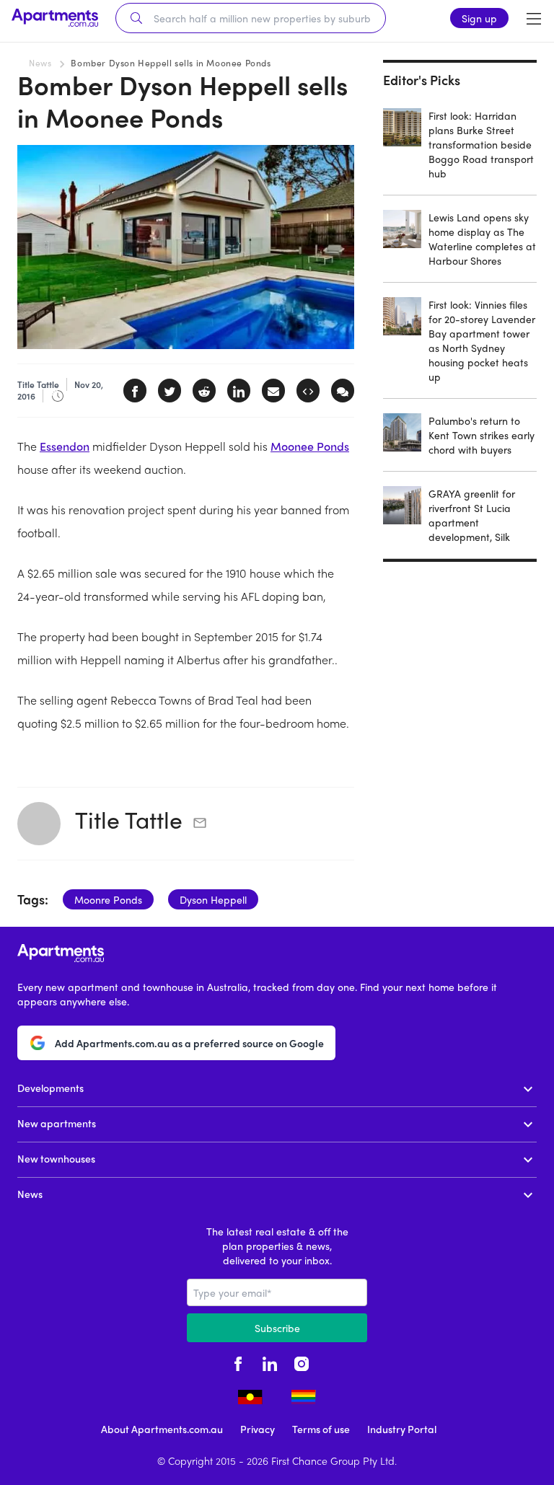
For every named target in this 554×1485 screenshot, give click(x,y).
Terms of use (321, 1429)
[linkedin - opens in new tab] (269, 1362)
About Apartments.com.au (162, 1429)
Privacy (257, 1429)
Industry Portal (401, 1429)
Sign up (479, 18)
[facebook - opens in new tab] (238, 1362)
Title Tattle (129, 819)
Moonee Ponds (310, 446)
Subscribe (277, 1328)
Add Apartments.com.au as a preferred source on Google (189, 1043)
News (40, 62)
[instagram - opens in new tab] (301, 1362)
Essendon (64, 446)
